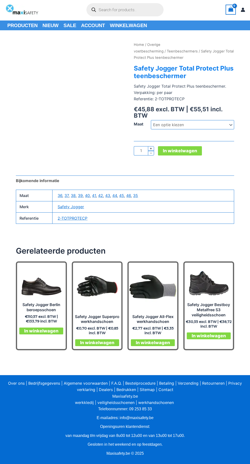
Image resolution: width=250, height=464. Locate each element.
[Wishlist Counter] (172, 10)
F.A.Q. (116, 383)
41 (94, 195)
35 (135, 195)
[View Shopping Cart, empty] (231, 10)
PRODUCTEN (22, 25)
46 (128, 195)
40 (87, 195)
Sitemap (147, 389)
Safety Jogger (71, 206)
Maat (138, 124)
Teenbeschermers (182, 51)
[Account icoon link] (243, 10)
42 (100, 195)
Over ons (16, 383)
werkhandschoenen (156, 402)
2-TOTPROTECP (72, 218)
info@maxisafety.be (137, 418)
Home (139, 44)
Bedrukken (126, 389)
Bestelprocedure (140, 383)
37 (66, 195)
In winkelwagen (180, 150)
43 (107, 195)
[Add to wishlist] (23, 48)
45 (121, 195)
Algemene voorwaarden (86, 383)
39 (80, 195)
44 (114, 195)
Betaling (166, 383)
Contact (165, 389)
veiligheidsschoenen (116, 402)
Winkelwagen (128, 25)
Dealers (106, 389)
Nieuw (50, 25)
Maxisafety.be (125, 396)
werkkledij (84, 402)
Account (93, 25)
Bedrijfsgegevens (44, 383)
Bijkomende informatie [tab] (37, 180)
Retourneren (213, 383)
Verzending (188, 383)
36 (60, 195)
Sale (69, 25)
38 (73, 195)
